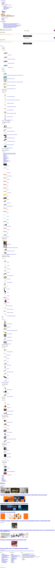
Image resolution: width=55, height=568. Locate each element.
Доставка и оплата (6, 8)
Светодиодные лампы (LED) (11, 96)
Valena (8, 182)
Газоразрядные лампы (10, 116)
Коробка (5, 159)
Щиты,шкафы (9, 343)
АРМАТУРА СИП (9, 389)
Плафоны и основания (10, 312)
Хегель (8, 236)
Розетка (5, 154)
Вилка (4, 162)
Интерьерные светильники (6, 256)
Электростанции (9, 474)
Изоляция (8, 425)
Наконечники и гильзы (10, 371)
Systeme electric (9, 192)
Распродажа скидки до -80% (11, 78)
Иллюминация (9, 244)
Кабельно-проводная (5, 382)
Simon (8, 219)
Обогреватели (9, 453)
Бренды (3, 19)
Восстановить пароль (15, 550)
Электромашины (4, 462)
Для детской (8, 268)
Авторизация (7, 550)
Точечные (8, 272)
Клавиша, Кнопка (6, 160)
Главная (3, 18)
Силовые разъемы (9, 333)
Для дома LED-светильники (11, 131)
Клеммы (8, 358)
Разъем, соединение (6, 158)
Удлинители (8, 202)
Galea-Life (8, 179)
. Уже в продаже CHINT (7, 512)
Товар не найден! (4, 481)
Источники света (4, 89)
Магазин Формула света (11, 63)
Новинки (3, 476)
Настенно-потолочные (10, 275)
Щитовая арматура (9, 340)
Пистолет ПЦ (9, 407)
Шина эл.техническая (10, 396)
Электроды (8, 442)
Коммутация (3, 479)
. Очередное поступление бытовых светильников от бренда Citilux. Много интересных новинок (23, 494)
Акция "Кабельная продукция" (11, 88)
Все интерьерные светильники (11, 315)
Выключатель (5, 155)
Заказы (1, 550)
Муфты (8, 368)
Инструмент (3, 398)
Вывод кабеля (5, 161)
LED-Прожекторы (9, 127)
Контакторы (3, 480)
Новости (3, 3)
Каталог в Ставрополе (5, 17)
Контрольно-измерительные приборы (12, 330)
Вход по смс (3, 11)
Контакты (3, 2)
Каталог (3, 478)
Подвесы (8, 265)
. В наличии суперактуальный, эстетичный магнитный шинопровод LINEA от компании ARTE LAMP (25, 520)
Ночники (8, 302)
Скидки (3, 69)
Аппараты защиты (9, 323)
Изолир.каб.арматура (10, 351)
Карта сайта (5, 9)
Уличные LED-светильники (11, 141)
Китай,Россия (9, 226)
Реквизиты (5, 6)
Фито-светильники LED (10, 144)
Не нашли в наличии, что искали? (16, 556)
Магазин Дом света (10, 67)
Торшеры (8, 295)
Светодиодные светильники (6, 120)
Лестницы (8, 404)
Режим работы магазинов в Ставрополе (27, 557)
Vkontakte (23, 559)
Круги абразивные (9, 432)
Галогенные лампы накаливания (11, 106)
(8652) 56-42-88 (27, 554)
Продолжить (2, 486)
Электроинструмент (9, 414)
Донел (8, 169)
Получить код (27, 43)
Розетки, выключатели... (5, 148)
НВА (2, 316)
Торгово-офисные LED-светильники (12, 134)
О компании (13, 557)
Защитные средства (9, 422)
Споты (8, 292)
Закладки (3, 550)
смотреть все (3, 71)
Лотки (8, 361)
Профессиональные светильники (11, 254)
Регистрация (10, 550)
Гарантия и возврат (6, 7)
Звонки (8, 450)
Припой (8, 435)
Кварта (8, 199)
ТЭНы (8, 460)
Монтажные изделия (5, 344)
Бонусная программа (5, 4)
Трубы (8, 378)
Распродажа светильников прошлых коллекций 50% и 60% (15, 75)
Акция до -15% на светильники (11, 85)
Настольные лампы (9, 282)
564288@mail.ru (33, 555)
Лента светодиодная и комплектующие (12, 247)
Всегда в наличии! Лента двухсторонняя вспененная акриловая (14, 548)
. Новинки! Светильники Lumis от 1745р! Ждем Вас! (14, 503)
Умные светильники (10, 305)
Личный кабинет (21, 550)
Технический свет (4, 238)
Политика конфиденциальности (15, 555)
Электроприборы (4, 444)
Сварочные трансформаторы (11, 471)
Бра (7, 285)
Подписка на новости (31, 550)
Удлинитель (5, 157)
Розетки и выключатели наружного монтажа (10, 153)
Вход (2, 10)
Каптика (8, 229)
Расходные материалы (5, 416)
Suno (7, 209)
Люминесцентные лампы (10, 103)
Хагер (8, 216)
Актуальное (2, 522)
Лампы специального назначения (11, 113)
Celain (8, 189)
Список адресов (25, 550)
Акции (12, 561)
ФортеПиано (8, 172)
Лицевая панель (6, 156)
